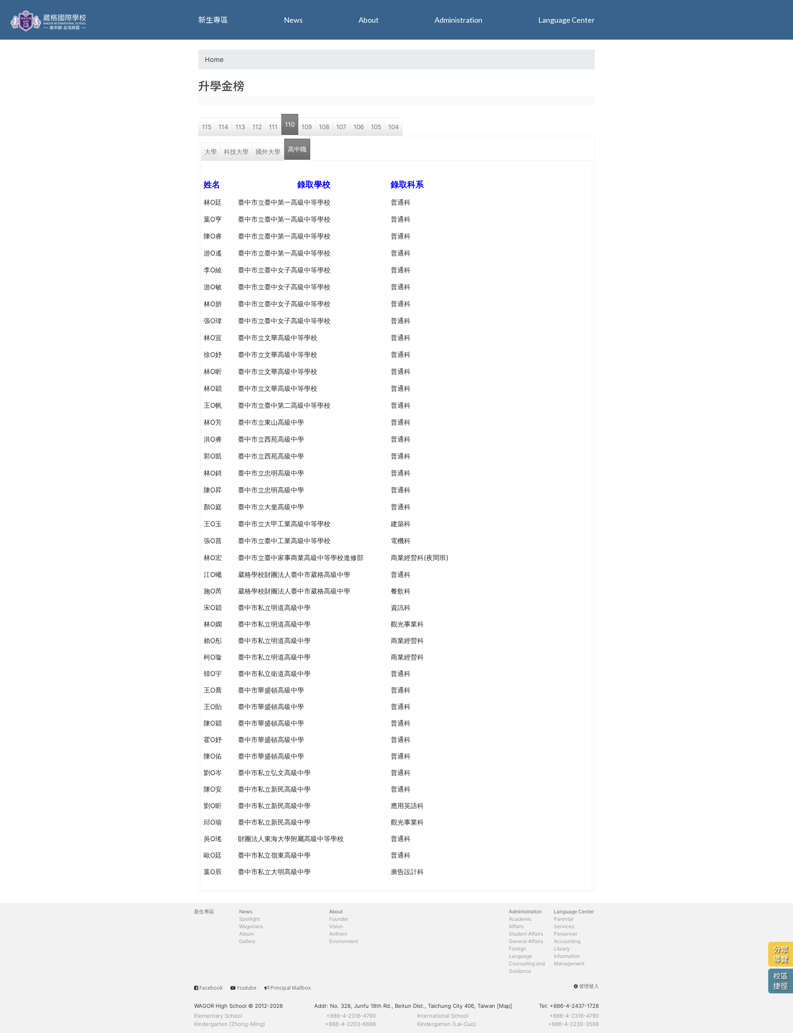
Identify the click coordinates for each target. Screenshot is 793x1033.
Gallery (247, 941)
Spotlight (249, 919)
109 (307, 127)
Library (562, 949)
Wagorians (251, 926)
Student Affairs (526, 934)
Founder (338, 919)
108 (324, 127)
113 (240, 127)
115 (206, 127)
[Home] (49, 20)
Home (214, 59)
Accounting (567, 941)
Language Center (566, 19)
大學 (210, 152)
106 (359, 127)
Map (504, 1005)
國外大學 (268, 152)
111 (273, 127)
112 (257, 127)
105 (376, 127)
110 (289, 124)
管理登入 (589, 986)
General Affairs (526, 941)
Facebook (211, 987)
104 (393, 127)
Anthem (338, 934)
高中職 (297, 149)
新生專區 (213, 19)
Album (246, 934)
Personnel (565, 934)
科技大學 (236, 152)
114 (223, 127)
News (293, 19)
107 (341, 127)
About (369, 19)
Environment (343, 941)
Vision (336, 926)
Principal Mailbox (291, 987)
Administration (458, 19)
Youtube (246, 987)
